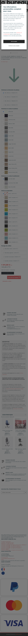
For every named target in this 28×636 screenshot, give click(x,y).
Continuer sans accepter (14, 45)
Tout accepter (14, 41)
